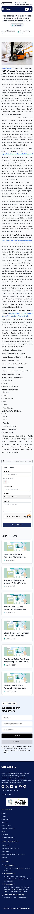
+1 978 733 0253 (22, 2)
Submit (16, 742)
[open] (30, 9)
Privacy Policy (6, 825)
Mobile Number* (8, 478)
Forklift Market (7, 68)
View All (4, 857)
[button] (5, 482)
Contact (4, 822)
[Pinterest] (24, 786)
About (4, 816)
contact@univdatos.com (25, 5)
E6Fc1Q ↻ (17, 736)
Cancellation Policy (8, 837)
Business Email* (8, 486)
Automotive (6, 845)
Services (5, 819)
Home (4, 813)
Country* (6, 493)
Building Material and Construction (13, 854)
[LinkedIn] (11, 786)
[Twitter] (7, 786)
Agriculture (5, 851)
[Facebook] (3, 786)
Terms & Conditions (8, 828)
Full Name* (6, 471)
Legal (3, 831)
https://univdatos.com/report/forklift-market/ (17, 154)
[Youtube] (20, 786)
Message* (6, 501)
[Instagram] (16, 786)
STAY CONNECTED (9, 703)
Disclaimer (5, 834)
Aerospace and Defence (10, 848)
